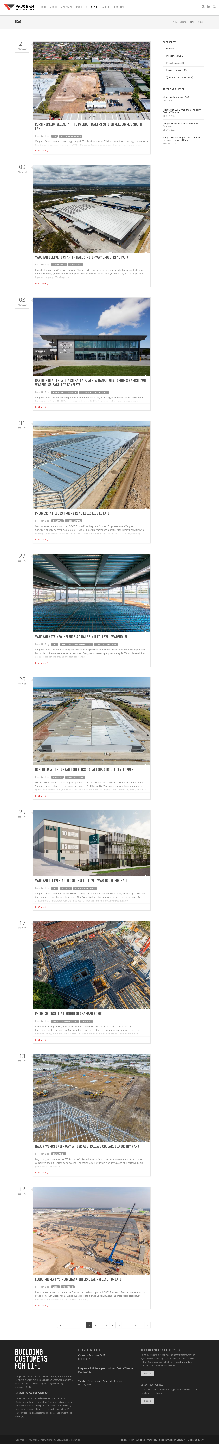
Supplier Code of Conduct (172, 1439)
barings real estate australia (93, 392)
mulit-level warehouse (85, 888)
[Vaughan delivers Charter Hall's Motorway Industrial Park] (91, 209)
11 (124, 1325)
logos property (73, 521)
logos (55, 1287)
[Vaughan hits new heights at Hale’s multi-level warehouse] (91, 593)
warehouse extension (70, 136)
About (53, 7)
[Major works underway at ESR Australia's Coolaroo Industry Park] (91, 1098)
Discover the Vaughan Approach (31, 1393)
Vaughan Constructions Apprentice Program (180, 125)
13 (136, 1325)
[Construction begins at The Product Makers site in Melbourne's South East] (91, 81)
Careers (106, 7)
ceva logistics (59, 265)
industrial (57, 521)
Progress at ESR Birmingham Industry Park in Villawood (182, 111)
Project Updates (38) (176, 70)
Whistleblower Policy (146, 1439)
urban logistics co (75, 777)
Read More (40, 150)
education (86, 1021)
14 (142, 1325)
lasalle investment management (76, 644)
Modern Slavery (196, 1439)
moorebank (67, 1287)
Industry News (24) (175, 55)
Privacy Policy (127, 1439)
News (94, 7)
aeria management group (64, 392)
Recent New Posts (89, 1350)
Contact (119, 7)
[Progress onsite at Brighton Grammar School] (91, 965)
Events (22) (171, 48)
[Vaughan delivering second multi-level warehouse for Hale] (91, 843)
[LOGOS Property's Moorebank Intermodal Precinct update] (91, 1231)
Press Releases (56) (175, 63)
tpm (54, 136)
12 (130, 1325)
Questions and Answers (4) (179, 77)
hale (55, 644)
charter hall (75, 265)
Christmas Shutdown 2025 (176, 96)
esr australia (59, 1154)
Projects (81, 7)
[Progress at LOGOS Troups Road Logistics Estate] (91, 465)
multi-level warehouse (106, 644)
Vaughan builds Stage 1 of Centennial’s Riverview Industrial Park (182, 139)
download (184, 1362)
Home (43, 7)
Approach (67, 7)
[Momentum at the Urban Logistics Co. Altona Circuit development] (91, 721)
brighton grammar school (65, 1021)
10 (118, 1325)
